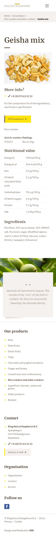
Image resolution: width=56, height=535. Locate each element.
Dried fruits (14, 345)
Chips (11, 357)
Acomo (12, 486)
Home (7, 16)
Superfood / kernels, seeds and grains (24, 387)
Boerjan (12, 400)
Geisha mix (43, 19)
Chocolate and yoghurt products (25, 362)
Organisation (15, 475)
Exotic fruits (14, 351)
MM (31, 530)
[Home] (17, 5)
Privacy (8, 521)
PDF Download (16, 119)
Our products (18, 16)
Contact (12, 481)
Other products (16, 394)
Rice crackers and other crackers (19, 19)
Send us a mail (15, 452)
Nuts (10, 340)
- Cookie (17, 521)
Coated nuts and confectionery (24, 374)
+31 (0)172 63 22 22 (21, 96)
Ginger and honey (17, 368)
